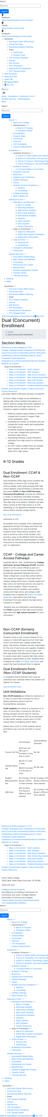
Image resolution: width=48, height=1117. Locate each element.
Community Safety (21, 900)
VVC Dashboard (8, 903)
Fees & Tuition (35, 355)
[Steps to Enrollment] (32, 229)
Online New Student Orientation (31, 234)
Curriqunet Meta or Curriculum (31, 169)
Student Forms (8, 388)
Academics (14, 96)
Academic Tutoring (21, 172)
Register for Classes (10, 363)
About (4, 96)
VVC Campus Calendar (18, 58)
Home (10, 332)
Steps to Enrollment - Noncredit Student (26, 380)
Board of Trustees (25, 128)
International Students (27, 215)
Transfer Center (19, 273)
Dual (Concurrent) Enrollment (14, 353)
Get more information (12, 515)
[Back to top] (0, 872)
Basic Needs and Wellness (24, 259)
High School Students (27, 210)
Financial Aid (23, 242)
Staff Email (18, 52)
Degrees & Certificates (35, 350)
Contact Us (21, 350)
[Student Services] (25, 254)
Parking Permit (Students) (20, 68)
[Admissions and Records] (36, 202)
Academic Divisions (21, 153)
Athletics (21, 188)
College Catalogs (20, 193)
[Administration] (28, 125)
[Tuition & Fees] (27, 240)
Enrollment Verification (36, 353)
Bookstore (17, 174)
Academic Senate (20, 166)
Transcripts (18, 250)
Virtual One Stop (16, 44)
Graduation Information (23, 248)
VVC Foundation (16, 66)
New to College (24, 205)
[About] (16, 120)
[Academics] (20, 150)
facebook (21, 889)
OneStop (21, 99)
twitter (13, 889)
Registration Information (28, 237)
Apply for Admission (26, 232)
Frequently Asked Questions (13, 358)
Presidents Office (25, 131)
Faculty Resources (25, 226)
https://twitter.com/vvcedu (13, 28)
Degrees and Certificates (23, 177)
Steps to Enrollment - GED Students (24, 372)
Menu (4, 101)
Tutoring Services (20, 275)
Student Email (19, 55)
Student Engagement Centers (25, 270)
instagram (6, 889)
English (15, 82)
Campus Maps (19, 136)
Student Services (9, 99)
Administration (19, 125)
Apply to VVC (26, 347)
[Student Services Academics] (39, 185)
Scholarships (23, 245)
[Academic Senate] (30, 166)
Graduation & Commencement (14, 361)
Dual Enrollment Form (12, 687)
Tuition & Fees (19, 240)
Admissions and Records (23, 202)
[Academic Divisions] (32, 153)
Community (18, 139)
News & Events (10, 76)
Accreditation (19, 133)
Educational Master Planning (21, 47)
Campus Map (7, 900)
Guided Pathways (20, 180)
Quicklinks (8, 286)
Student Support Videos (24, 388)
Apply (27, 99)
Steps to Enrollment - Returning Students (26, 383)
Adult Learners (24, 221)
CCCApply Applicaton (30, 661)
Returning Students (26, 207)
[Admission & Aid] (25, 199)
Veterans (21, 218)
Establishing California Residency (16, 355)
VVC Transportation (17, 71)
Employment (34, 900)
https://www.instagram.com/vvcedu (17, 36)
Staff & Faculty (10, 74)
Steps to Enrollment (21, 229)
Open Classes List (20, 196)
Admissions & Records (11, 347)
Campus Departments (22, 147)
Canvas (12, 60)
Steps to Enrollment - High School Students (27, 375)
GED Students (24, 224)
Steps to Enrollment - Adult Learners (24, 369)
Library (16, 182)
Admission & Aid (27, 96)
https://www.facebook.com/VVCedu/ (17, 20)
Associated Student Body (24, 257)
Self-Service (14, 63)
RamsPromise (19, 267)
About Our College (21, 122)
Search (3, 1)
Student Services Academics (25, 185)
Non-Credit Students (26, 213)
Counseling (22, 190)
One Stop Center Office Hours (21, 41)
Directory (17, 141)
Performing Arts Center (23, 265)
